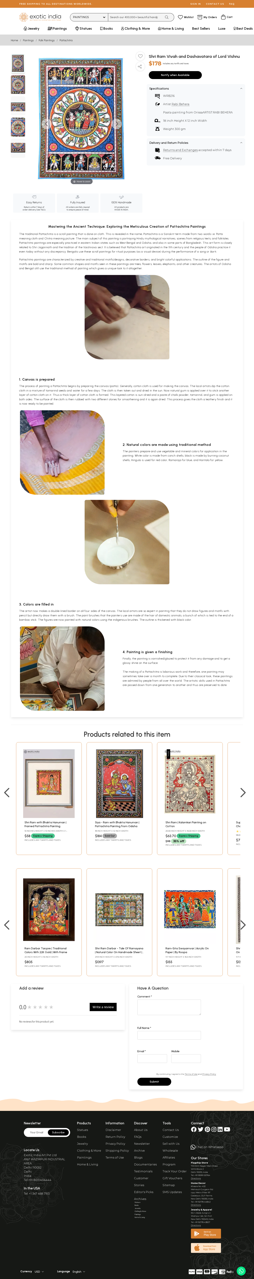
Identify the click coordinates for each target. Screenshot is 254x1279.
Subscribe (58, 1132)
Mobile (175, 1051)
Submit (154, 1081)
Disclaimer (113, 1130)
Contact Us (171, 1130)
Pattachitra (66, 40)
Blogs (138, 1157)
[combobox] (135, 17)
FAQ (232, 4)
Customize (170, 1136)
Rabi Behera (180, 104)
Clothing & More (89, 1150)
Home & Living (87, 1164)
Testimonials (143, 1171)
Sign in (195, 4)
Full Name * (144, 1028)
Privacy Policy (209, 1074)
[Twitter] (200, 1130)
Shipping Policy (117, 1150)
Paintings (28, 40)
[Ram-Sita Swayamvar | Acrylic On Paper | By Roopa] (190, 943)
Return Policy (115, 1136)
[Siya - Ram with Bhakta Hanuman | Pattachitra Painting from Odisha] (119, 817)
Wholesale (170, 1150)
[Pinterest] (207, 1130)
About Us (140, 1130)
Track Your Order (175, 1171)
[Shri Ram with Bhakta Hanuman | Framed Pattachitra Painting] (49, 817)
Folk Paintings (47, 40)
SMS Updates (172, 1192)
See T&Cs (40, 210)
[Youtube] (227, 1130)
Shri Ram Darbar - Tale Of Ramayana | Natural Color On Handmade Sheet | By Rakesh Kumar (119, 952)
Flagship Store (199, 1162)
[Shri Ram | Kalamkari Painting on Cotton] (190, 817)
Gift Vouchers (172, 1178)
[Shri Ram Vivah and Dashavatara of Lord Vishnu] (18, 64)
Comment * (144, 996)
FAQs (137, 1136)
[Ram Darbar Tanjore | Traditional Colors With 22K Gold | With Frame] (49, 943)
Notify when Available (175, 75)
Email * (141, 1051)
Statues (82, 1130)
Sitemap (169, 1185)
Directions (196, 1178)
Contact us (215, 4)
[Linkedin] (220, 1130)
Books (81, 1136)
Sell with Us (171, 1143)
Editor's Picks (143, 1192)
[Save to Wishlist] (140, 57)
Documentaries (145, 1164)
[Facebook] (193, 1130)
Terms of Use (191, 1074)
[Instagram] (213, 1130)
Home (14, 40)
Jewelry (82, 1143)
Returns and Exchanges (180, 150)
